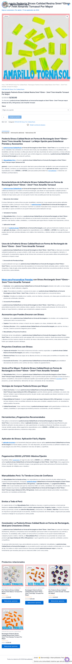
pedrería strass (36, 204)
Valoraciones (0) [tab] (30, 133)
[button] (67, 16)
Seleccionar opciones (11, 601)
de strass (59, 378)
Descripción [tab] (5, 133)
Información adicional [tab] (17, 133)
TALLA (4, 106)
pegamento (16, 460)
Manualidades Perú (19, 4)
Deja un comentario (8, 10)
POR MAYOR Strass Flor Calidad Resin (16, 84)
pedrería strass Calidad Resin (13, 147)
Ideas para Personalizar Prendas (17, 279)
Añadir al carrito (15, 117)
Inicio (3, 84)
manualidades (52, 170)
